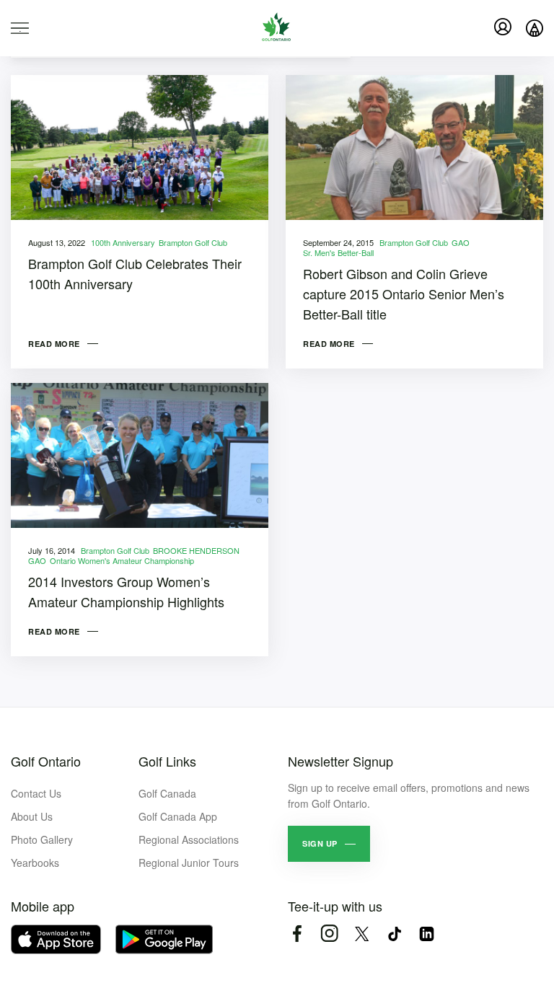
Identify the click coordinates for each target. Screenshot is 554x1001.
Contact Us (36, 793)
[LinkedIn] (427, 934)
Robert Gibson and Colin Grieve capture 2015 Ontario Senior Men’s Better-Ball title (403, 293)
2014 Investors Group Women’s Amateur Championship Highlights (126, 591)
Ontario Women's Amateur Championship (122, 560)
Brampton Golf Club (193, 242)
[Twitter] (362, 934)
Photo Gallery (42, 839)
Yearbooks (35, 862)
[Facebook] (297, 934)
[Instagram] (329, 934)
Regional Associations (188, 839)
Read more (54, 343)
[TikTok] (394, 934)
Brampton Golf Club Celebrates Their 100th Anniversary (135, 273)
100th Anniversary (123, 242)
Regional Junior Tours (188, 862)
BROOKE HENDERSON (196, 550)
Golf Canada (167, 793)
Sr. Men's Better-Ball (338, 252)
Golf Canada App (177, 816)
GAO (461, 242)
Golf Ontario (46, 760)
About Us (32, 816)
